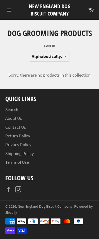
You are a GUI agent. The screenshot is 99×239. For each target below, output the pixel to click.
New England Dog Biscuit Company (49, 10)
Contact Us (15, 127)
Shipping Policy (19, 153)
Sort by (49, 46)
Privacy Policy (18, 144)
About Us (13, 118)
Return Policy (17, 136)
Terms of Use (17, 162)
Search (11, 109)
